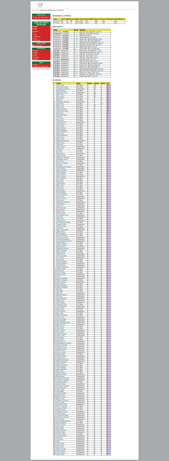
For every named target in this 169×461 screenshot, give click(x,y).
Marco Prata (60, 398)
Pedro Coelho (61, 335)
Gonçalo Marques (62, 131)
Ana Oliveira (60, 337)
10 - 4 (76, 65)
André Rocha (61, 231)
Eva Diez (59, 293)
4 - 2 (75, 33)
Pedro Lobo (60, 317)
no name (35, 31)
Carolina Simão (61, 393)
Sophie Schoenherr (62, 267)
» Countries (35, 57)
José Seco (60, 205)
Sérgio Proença (61, 304)
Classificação (95, 48)
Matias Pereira (61, 397)
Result (76, 30)
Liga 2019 (98, 31)
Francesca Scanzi (62, 237)
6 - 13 (76, 44)
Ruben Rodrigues (62, 135)
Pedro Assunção (62, 109)
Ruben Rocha (61, 410)
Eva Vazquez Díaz (62, 215)
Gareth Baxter (61, 209)
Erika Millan (60, 391)
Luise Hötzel (60, 443)
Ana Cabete (60, 428)
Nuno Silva (60, 179)
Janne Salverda (61, 387)
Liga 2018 (94, 46)
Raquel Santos (61, 128)
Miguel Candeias (62, 170)
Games (34, 26)
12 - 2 (76, 50)
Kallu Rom (60, 217)
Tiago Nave (60, 120)
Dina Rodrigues (61, 90)
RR (99, 41)
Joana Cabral (61, 452)
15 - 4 (76, 76)
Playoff (100, 63)
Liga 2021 (99, 52)
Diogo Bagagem (61, 129)
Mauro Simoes (61, 176)
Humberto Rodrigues (63, 89)
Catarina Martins (62, 436)
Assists (96, 83)
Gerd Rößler (60, 419)
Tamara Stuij (60, 389)
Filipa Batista (60, 376)
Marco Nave (60, 94)
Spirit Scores (37, 40)
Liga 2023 (93, 37)
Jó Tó (58, 276)
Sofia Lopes (60, 148)
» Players (35, 52)
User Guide (36, 69)
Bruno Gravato (61, 207)
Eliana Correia (61, 324)
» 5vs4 (35, 38)
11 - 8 (75, 57)
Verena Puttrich (61, 198)
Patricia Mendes (62, 261)
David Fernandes (62, 278)
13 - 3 (76, 70)
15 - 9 (76, 67)
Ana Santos (60, 332)
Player (59, 83)
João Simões (61, 204)
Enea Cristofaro (61, 430)
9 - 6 (75, 54)
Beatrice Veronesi (62, 345)
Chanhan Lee (61, 341)
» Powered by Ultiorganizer (40, 66)
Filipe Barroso (61, 146)
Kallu (58, 441)
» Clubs (34, 55)
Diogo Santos (61, 354)
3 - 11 (75, 31)
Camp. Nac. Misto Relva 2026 (41, 23)
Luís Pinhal (60, 328)
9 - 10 (76, 39)
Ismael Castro (61, 413)
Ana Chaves (60, 326)
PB (99, 65)
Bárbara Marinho (62, 295)
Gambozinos (57, 21)
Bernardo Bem (61, 191)
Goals (103, 83)
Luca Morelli (60, 257)
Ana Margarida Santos (63, 322)
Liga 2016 (98, 44)
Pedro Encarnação (62, 230)
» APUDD (35, 64)
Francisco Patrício (62, 163)
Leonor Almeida (61, 319)
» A (34, 33)
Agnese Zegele (61, 274)
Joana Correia (61, 358)
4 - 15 (76, 46)
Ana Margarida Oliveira (64, 222)
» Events (35, 50)
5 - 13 (76, 35)
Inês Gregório (61, 330)
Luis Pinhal (60, 339)
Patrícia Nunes (61, 155)
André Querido (61, 269)
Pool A (90, 35)
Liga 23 (96, 61)
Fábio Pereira (61, 153)
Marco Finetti (61, 395)
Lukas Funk (60, 445)
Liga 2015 (100, 43)
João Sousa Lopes (62, 87)
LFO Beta (56, 23)
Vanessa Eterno (61, 122)
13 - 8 (76, 72)
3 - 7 (75, 48)
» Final (35, 35)
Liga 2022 (96, 33)
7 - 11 (75, 37)
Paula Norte (60, 107)
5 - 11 (75, 43)
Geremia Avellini (61, 256)
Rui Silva (59, 100)
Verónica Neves (61, 226)
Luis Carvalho (61, 272)
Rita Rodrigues (61, 320)
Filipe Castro (60, 211)
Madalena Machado (63, 141)
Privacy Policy (45, 69)
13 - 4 (76, 52)
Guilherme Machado (63, 102)
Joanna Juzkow (61, 333)
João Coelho (60, 454)
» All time (35, 59)
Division (82, 30)
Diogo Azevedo (61, 448)
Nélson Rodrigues (62, 287)
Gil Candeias (61, 402)
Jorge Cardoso (61, 282)
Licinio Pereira (61, 384)
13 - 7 (76, 63)
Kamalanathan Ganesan (64, 166)
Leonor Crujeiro (61, 352)
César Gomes (61, 424)
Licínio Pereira (61, 168)
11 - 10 (76, 56)
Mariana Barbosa (62, 361)
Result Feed (38, 45)
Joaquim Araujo (61, 224)
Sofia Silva (60, 144)
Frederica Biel (61, 213)
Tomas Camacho (62, 194)
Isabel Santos (61, 124)
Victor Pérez (60, 196)
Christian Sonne (61, 346)
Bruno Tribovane (62, 406)
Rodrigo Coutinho (62, 404)
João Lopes (60, 85)
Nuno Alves (60, 98)
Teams (34, 29)
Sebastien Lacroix (62, 92)
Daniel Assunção (62, 115)
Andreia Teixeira (62, 356)
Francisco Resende (63, 378)
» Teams (35, 54)
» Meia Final (36, 36)
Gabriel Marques (62, 263)
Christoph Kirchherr (63, 415)
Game (55, 30)
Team (78, 83)
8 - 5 (75, 69)
